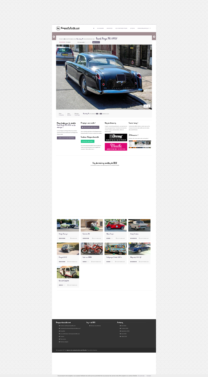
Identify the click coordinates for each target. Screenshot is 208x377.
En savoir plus (141, 375)
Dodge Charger (63, 234)
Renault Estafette (64, 281)
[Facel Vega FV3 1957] (104, 77)
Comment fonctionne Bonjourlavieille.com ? (70, 328)
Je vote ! (96, 42)
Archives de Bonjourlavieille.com (68, 325)
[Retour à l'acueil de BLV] (94, 28)
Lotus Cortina (134, 234)
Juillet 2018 (124, 336)
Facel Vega (77, 115)
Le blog (132, 28)
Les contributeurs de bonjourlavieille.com (70, 333)
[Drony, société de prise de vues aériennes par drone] (116, 138)
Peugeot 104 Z (63, 257)
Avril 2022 (123, 325)
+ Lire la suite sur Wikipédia (66, 138)
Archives (109, 28)
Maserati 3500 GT (135, 257)
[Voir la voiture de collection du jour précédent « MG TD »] (54, 36)
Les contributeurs (121, 28)
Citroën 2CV (86, 234)
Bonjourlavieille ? (143, 28)
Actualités (62, 331)
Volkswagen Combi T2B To (114, 257)
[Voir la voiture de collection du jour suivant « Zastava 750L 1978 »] (154, 36)
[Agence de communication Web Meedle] (116, 147)
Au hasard (100, 28)
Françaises (61, 115)
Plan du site (63, 339)
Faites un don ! (88, 141)
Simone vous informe (96, 325)
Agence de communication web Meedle (77, 350)
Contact (62, 336)
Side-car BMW (87, 257)
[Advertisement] (104, 12)
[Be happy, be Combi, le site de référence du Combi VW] (140, 144)
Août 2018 (123, 333)
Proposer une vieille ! (90, 127)
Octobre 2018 (124, 328)
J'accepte (148, 375)
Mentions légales (64, 341)
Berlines (69, 115)
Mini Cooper (110, 234)
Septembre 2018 (125, 331)
